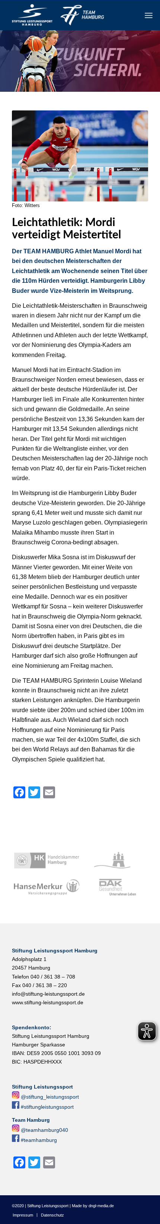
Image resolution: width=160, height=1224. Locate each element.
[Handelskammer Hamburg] (46, 860)
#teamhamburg (39, 1140)
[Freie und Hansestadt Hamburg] (114, 860)
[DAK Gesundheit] (114, 887)
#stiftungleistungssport (47, 1107)
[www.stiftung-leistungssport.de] (66, 15)
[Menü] (149, 15)
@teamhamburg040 (44, 1130)
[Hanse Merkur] (46, 887)
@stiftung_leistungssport (50, 1097)
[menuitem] (149, 15)
